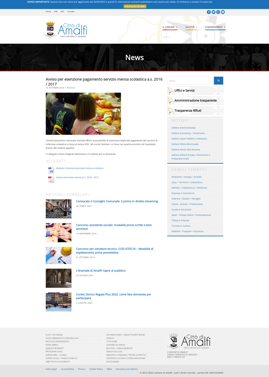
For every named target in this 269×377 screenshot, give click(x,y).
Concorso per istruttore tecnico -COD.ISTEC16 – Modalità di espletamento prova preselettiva (114, 250)
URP (56, 11)
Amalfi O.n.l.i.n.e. (114, 351)
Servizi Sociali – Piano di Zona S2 (61, 358)
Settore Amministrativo (184, 127)
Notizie (71, 87)
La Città (189, 26)
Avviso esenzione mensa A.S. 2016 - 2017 (77, 177)
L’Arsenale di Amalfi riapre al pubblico (101, 270)
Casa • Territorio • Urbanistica (187, 182)
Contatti (71, 11)
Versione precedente (127, 369)
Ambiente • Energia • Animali (187, 176)
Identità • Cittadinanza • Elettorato (189, 187)
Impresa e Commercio (183, 193)
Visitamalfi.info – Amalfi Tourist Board (125, 334)
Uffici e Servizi (185, 90)
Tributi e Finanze (180, 220)
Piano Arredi (52, 345)
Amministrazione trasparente (196, 100)
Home (48, 11)
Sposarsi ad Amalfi (115, 345)
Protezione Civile (54, 351)
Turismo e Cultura (181, 225)
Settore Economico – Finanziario (188, 133)
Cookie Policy (96, 369)
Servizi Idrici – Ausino (56, 355)
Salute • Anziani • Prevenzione (187, 204)
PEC (62, 11)
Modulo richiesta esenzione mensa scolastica (79, 168)
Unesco (110, 338)
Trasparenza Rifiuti (188, 110)
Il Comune (169, 26)
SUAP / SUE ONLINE (54, 334)
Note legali (51, 369)
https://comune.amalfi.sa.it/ (227, 1)
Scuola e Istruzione (181, 209)
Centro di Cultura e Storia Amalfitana (125, 358)
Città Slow (111, 341)
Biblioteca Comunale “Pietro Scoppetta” (126, 355)
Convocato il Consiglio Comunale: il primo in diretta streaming (117, 201)
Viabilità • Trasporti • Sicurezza (187, 231)
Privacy (81, 369)
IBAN (109, 369)
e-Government (213, 26)
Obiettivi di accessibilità (58, 361)
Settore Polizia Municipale (185, 144)
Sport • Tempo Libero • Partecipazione (191, 214)
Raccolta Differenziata (57, 341)
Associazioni (112, 361)
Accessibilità (67, 369)
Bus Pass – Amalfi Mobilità (119, 348)
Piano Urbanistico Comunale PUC (62, 338)
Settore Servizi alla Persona (186, 149)
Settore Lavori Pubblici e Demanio (189, 138)
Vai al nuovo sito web (135, 6)
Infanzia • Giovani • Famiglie (186, 198)
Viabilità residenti (55, 348)
